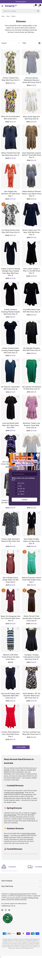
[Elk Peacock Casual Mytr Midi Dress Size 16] (10, 371)
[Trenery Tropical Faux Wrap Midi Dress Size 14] (10, 62)
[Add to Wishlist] (18, 51)
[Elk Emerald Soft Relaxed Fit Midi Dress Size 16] (31, 371)
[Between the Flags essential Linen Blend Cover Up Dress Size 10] (31, 446)
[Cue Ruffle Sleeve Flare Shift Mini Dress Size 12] (31, 294)
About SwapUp (6, 881)
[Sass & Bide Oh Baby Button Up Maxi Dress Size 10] (31, 523)
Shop (8, 16)
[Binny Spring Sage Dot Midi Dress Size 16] (31, 101)
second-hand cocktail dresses (14, 792)
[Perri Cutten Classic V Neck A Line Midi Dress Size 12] (31, 253)
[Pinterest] (10, 910)
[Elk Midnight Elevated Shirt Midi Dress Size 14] (31, 332)
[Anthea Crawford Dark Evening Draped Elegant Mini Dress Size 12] (10, 332)
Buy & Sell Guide (7, 886)
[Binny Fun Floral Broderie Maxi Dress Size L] (10, 101)
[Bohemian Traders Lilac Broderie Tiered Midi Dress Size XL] (31, 407)
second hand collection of (22, 897)
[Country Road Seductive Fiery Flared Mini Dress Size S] (10, 716)
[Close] (0, 957)
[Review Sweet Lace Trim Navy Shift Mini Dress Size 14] (31, 214)
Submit (24, 500)
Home (3, 16)
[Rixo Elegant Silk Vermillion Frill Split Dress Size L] (10, 176)
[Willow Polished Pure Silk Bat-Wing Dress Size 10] (10, 137)
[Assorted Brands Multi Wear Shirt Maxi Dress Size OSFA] (10, 407)
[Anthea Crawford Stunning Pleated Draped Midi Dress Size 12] (10, 294)
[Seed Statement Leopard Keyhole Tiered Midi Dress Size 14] (31, 137)
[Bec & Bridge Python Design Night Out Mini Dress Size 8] (10, 562)
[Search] (38, 11)
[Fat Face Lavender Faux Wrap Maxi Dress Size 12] (31, 716)
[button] (10, 43)
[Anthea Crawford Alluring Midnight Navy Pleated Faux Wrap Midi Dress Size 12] (10, 253)
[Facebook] (3, 910)
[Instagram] (6, 910)
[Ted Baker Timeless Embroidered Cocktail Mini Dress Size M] (31, 639)
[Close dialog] (37, 455)
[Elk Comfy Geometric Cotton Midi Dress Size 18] (10, 446)
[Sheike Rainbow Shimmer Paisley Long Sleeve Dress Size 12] (31, 176)
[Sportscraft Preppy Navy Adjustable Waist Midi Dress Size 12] (10, 678)
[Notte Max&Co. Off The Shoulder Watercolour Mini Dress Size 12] (31, 678)
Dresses (13, 16)
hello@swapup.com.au (8, 905)
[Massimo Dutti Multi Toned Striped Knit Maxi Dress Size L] (10, 639)
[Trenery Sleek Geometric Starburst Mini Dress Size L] (10, 523)
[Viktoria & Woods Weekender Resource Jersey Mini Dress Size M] (31, 62)
